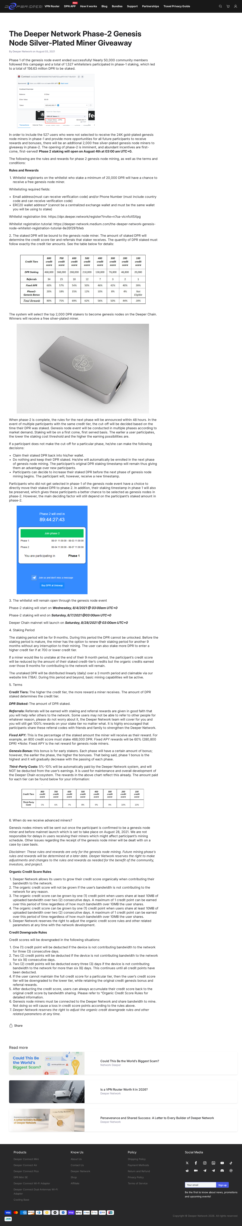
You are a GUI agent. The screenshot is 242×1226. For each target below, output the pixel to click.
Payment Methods (138, 1165)
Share (18, 1025)
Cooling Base (21, 1199)
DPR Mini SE (21, 1177)
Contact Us (77, 1165)
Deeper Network (80, 1171)
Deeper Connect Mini (26, 1159)
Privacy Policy (136, 1177)
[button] (84, 279)
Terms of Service (138, 1183)
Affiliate (75, 1183)
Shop (74, 1177)
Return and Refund (139, 1171)
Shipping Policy (137, 1159)
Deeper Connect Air (25, 1165)
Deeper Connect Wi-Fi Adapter (32, 1183)
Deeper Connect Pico (26, 1171)
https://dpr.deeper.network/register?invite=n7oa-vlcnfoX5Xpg (94, 216)
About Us (76, 1159)
